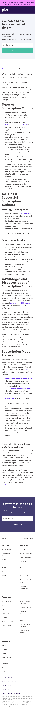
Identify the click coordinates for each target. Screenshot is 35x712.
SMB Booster (6, 576)
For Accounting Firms (7, 659)
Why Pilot (5, 649)
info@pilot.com (7, 485)
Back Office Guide (26, 607)
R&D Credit (5, 568)
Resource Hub (6, 601)
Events (4, 609)
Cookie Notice (6, 689)
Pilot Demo (5, 613)
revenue (8, 372)
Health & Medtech (26, 553)
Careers (4, 653)
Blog (3, 605)
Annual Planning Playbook (25, 602)
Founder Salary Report (25, 619)
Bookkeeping (6, 549)
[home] (4, 10)
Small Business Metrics (24, 631)
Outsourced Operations (6, 555)
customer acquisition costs (20, 303)
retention (28, 369)
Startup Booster (7, 572)
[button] (32, 9)
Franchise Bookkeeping (24, 587)
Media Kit (5, 664)
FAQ (3, 672)
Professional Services (24, 563)
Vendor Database (8, 621)
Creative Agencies (26, 568)
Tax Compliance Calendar (25, 625)
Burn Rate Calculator (23, 613)
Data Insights (6, 625)
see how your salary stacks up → (17, 4)
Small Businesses (25, 557)
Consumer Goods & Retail (26, 581)
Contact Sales (17, 51)
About (4, 645)
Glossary (5, 69)
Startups (22, 549)
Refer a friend (6, 668)
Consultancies (24, 576)
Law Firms (23, 572)
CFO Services (6, 560)
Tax (3, 564)
